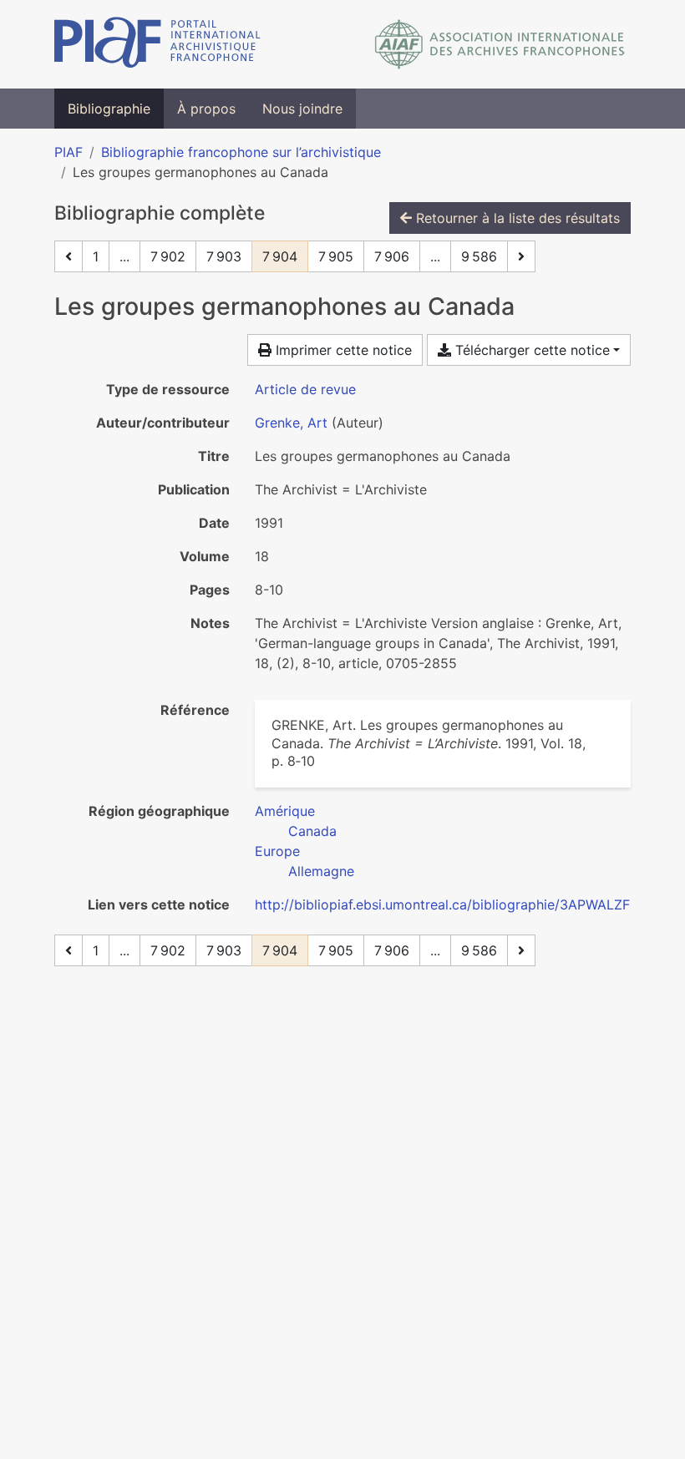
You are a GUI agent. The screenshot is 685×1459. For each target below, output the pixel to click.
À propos (206, 108)
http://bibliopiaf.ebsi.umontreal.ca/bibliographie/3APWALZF (442, 904)
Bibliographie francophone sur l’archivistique (241, 152)
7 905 (335, 256)
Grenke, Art (291, 422)
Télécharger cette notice (530, 350)
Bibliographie (109, 108)
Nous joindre (302, 108)
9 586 (479, 256)
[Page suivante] (521, 256)
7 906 (391, 256)
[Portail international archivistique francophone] (157, 44)
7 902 (167, 256)
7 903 (223, 256)
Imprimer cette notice (341, 350)
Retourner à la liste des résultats (516, 218)
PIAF (68, 152)
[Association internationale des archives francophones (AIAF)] (500, 44)
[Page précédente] (68, 256)
